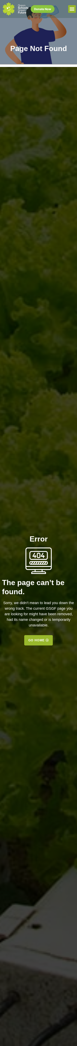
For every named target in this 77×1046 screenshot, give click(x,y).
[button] (72, 9)
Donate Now (43, 9)
